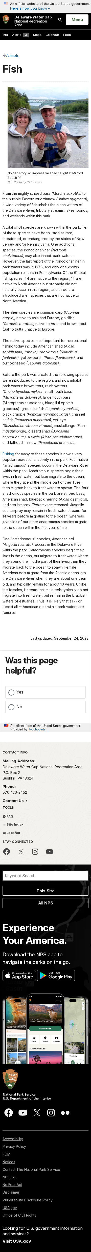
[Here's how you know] (45, 6)
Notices (9, 1162)
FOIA (6, 1154)
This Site (45, 890)
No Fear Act (12, 1184)
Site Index (15, 824)
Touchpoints (37, 729)
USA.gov (10, 1207)
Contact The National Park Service (31, 1169)
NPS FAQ (10, 1177)
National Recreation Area (33, 21)
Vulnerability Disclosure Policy (28, 1200)
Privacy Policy (14, 1146)
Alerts (19, 35)
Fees (67, 35)
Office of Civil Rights (19, 1215)
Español (13, 833)
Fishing (8, 454)
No (19, 706)
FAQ (9, 816)
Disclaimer (11, 1192)
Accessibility (13, 1139)
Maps (37, 35)
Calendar (52, 35)
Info (5, 35)
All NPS (45, 902)
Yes (19, 692)
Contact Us (14, 800)
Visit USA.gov (17, 1241)
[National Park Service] (6, 20)
